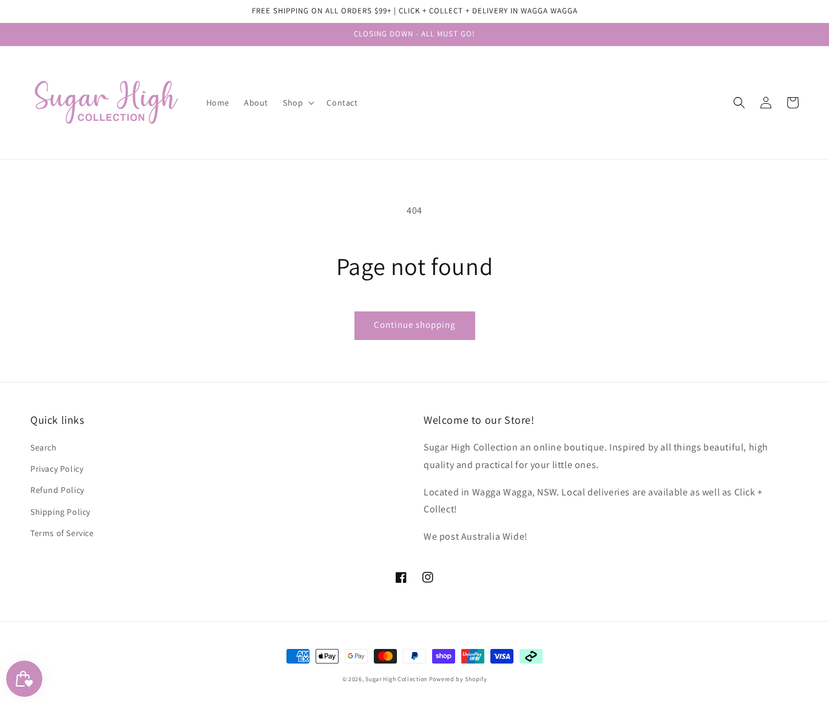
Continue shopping (415, 324)
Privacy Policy (56, 468)
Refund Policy (57, 489)
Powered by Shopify (458, 679)
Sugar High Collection (396, 679)
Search (43, 447)
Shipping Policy (60, 511)
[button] (739, 102)
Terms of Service (62, 533)
